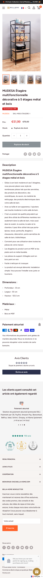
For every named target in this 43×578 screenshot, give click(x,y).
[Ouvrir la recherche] (29, 7)
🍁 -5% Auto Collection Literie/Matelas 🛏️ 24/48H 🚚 (21, 2)
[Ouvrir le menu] (3, 8)
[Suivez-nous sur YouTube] (22, 547)
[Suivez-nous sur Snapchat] (31, 547)
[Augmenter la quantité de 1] (26, 135)
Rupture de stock (21, 144)
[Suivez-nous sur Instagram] (13, 547)
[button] (24, 7)
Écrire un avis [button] (21, 372)
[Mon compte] (34, 7)
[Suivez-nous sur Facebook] (4, 547)
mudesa (5, 114)
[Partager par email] (39, 154)
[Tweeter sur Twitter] (34, 154)
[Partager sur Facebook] (25, 154)
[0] (38, 7)
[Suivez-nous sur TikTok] (26, 547)
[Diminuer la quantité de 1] (14, 135)
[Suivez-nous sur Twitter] (8, 547)
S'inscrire (10, 528)
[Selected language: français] (24, 7)
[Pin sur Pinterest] (30, 154)
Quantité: (6, 136)
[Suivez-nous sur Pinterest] (17, 547)
